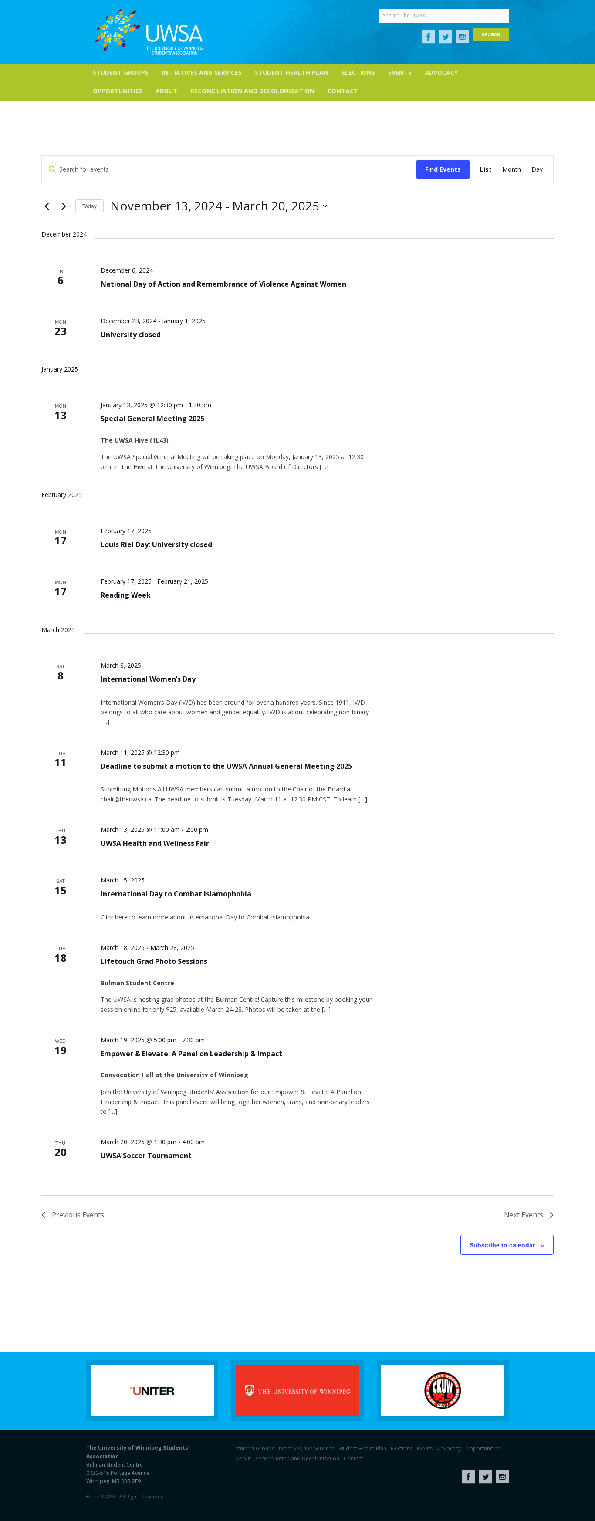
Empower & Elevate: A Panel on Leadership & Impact (191, 1053)
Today (89, 206)
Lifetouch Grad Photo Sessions (154, 961)
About (166, 91)
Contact (343, 91)
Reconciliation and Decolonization (252, 91)
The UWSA (149, 32)
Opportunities (117, 91)
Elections (358, 72)
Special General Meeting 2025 (152, 418)
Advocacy (441, 72)
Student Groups (121, 72)
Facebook (428, 37)
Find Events (443, 169)
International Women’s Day (148, 679)
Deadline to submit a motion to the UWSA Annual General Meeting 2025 (226, 766)
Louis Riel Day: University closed (156, 544)
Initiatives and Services (202, 72)
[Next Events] (63, 206)
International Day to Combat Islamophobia (176, 894)
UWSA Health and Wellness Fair (155, 843)
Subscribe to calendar (502, 1244)
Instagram (462, 37)
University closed (131, 334)
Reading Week (126, 595)
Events (400, 72)
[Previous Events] (46, 206)
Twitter (445, 37)
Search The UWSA (404, 15)
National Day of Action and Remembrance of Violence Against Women (223, 284)
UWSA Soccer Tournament (146, 1155)
